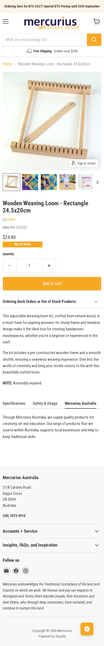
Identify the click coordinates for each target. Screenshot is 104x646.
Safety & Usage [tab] (45, 403)
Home (7, 64)
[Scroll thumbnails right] (96, 182)
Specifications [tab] (14, 403)
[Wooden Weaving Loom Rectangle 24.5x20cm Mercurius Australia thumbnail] (30, 182)
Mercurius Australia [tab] (80, 403)
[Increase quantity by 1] (49, 265)
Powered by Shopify (52, 636)
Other (11, 219)
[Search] (94, 40)
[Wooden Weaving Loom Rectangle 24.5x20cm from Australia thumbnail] (11, 182)
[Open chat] (87, 629)
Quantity (8, 254)
